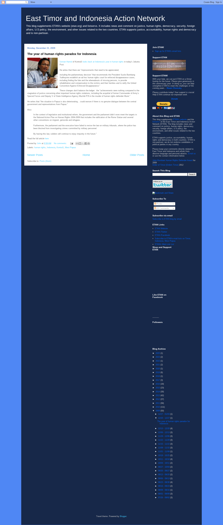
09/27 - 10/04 (164, 467)
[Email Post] (71, 143)
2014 (158, 391)
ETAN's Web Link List (164, 244)
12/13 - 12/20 (164, 428)
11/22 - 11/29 (164, 440)
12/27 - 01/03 (164, 414)
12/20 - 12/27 (164, 418)
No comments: (60, 143)
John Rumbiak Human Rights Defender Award (172, 160)
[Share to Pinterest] (88, 143)
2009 (158, 411)
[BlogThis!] (79, 143)
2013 (158, 395)
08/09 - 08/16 (164, 490)
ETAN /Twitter (161, 232)
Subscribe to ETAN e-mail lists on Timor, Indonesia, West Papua (173, 239)
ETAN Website (161, 228)
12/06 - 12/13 (164, 432)
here (47, 138)
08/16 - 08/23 (164, 486)
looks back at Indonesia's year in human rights (103, 62)
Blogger (123, 516)
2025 (158, 353)
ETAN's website (180, 119)
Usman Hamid (66, 62)
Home (86, 154)
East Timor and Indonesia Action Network (95, 18)
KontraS (60, 147)
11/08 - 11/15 (164, 448)
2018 (158, 376)
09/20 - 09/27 (164, 471)
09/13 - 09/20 (164, 474)
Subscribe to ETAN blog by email (167, 219)
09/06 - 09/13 (164, 478)
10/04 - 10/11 (164, 463)
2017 (158, 380)
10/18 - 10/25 (164, 455)
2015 (158, 388)
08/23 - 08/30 (164, 482)
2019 (158, 372)
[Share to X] (82, 143)
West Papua (70, 147)
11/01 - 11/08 (164, 451)
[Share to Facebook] (85, 143)
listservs (156, 122)
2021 (158, 365)
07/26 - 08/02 (164, 497)
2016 (158, 384)
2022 (158, 361)
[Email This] (77, 143)
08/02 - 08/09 (164, 494)
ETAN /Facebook (162, 235)
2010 (158, 407)
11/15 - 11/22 (164, 444)
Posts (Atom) (45, 161)
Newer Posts (35, 154)
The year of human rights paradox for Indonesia (61, 54)
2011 (158, 403)
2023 (158, 357)
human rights (40, 147)
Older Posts (137, 154)
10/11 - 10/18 (164, 459)
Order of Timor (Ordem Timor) (165, 165)
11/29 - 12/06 (164, 436)
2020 (158, 368)
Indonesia (51, 147)
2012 (158, 399)
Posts (159, 204)
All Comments (162, 208)
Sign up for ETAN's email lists (168, 51)
